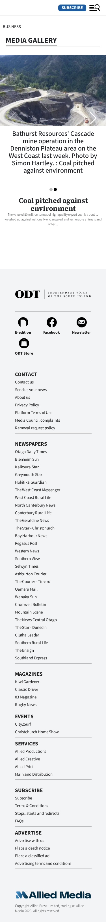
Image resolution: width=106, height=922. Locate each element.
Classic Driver (26, 689)
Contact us (24, 382)
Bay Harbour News (31, 536)
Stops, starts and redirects (37, 813)
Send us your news (30, 390)
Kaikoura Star (27, 467)
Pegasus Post (26, 543)
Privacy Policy (27, 405)
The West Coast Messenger (37, 490)
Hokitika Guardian (30, 482)
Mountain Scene (29, 612)
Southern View (27, 559)
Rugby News (25, 705)
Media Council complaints (37, 420)
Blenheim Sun (27, 459)
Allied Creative (27, 759)
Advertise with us (29, 841)
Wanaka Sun (26, 597)
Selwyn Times (26, 566)
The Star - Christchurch (35, 528)
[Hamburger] (94, 8)
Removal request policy (35, 428)
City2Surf (23, 724)
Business (12, 27)
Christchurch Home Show (37, 732)
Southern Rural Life (31, 643)
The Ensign (24, 650)
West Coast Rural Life (33, 498)
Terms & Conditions (31, 806)
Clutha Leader (27, 635)
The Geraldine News (32, 521)
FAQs (19, 821)
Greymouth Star (28, 475)
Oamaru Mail (26, 589)
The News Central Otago (36, 620)
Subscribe (72, 8)
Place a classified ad (32, 856)
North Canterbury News (35, 505)
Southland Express (31, 658)
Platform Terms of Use (33, 413)
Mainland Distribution (34, 774)
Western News (27, 551)
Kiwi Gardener (27, 682)
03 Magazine (25, 697)
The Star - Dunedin (31, 628)
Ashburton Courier (30, 574)
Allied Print (24, 767)
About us (22, 397)
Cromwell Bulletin (30, 605)
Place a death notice (32, 848)
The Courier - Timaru (32, 582)
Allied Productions (30, 751)
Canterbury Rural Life (33, 513)
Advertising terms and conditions (43, 864)
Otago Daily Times (30, 452)
